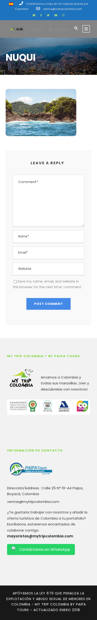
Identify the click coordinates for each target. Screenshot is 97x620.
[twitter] (48, 15)
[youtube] (55, 15)
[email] (34, 15)
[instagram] (63, 15)
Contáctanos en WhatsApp (44, 549)
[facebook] (41, 15)
